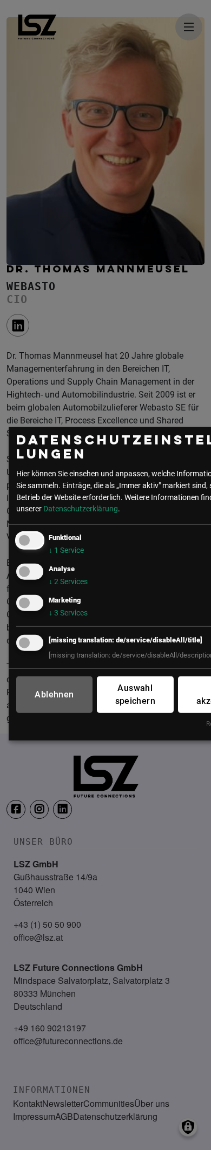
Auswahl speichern (135, 694)
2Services (68, 581)
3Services (68, 613)
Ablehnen (54, 694)
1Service (66, 550)
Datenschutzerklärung (80, 509)
